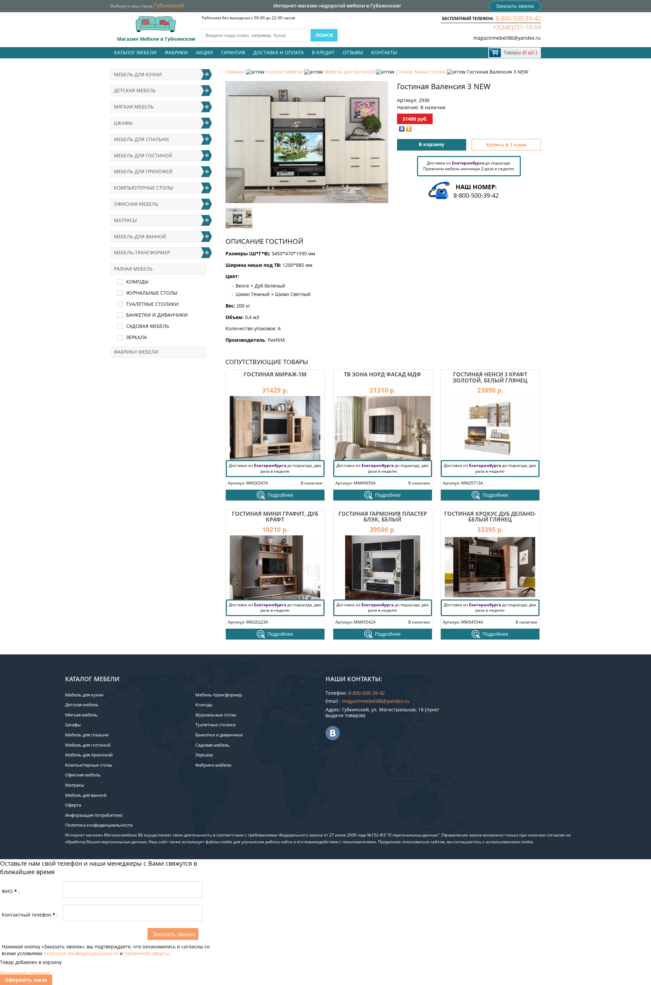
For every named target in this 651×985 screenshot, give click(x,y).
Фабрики (176, 52)
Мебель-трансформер (142, 252)
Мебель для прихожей (143, 171)
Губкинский (169, 5)
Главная (234, 71)
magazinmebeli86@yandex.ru (507, 38)
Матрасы (125, 220)
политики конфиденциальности (81, 953)
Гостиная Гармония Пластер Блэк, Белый (382, 517)
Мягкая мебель (134, 106)
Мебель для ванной (140, 236)
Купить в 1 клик (506, 144)
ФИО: (11, 891)
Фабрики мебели (136, 352)
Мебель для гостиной (349, 71)
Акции (204, 52)
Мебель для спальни (141, 139)
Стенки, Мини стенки (421, 71)
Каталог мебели (135, 52)
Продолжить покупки (24, 973)
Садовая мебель (147, 326)
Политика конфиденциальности (99, 825)
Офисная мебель (136, 204)
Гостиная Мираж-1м (275, 374)
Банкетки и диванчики (157, 315)
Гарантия (233, 52)
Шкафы (123, 123)
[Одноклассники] (409, 128)
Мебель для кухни (138, 74)
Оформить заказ (26, 980)
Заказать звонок (515, 6)
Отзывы (353, 52)
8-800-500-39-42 (518, 18)
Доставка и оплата (278, 52)
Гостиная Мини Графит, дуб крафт (275, 517)
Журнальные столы (151, 293)
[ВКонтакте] (402, 128)
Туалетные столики (152, 304)
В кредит (323, 52)
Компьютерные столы (143, 187)
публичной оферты (146, 953)
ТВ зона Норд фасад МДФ (382, 374)
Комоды (137, 281)
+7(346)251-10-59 (517, 27)
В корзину (431, 144)
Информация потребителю (94, 815)
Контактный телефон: (30, 914)
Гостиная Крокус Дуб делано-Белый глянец (490, 517)
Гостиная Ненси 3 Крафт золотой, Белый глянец (490, 377)
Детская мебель (135, 90)
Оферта (73, 805)
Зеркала (136, 337)
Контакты (384, 52)
